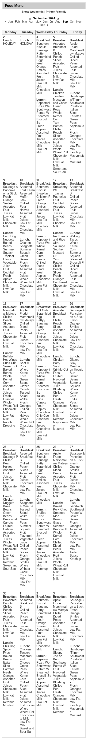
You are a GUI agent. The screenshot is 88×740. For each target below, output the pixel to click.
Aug (58, 21)
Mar (24, 21)
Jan (10, 21)
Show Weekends (33, 11)
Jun (45, 21)
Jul (52, 21)
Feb (17, 21)
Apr (31, 21)
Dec (42, 25)
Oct (72, 21)
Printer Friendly (56, 11)
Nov (78, 21)
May (38, 21)
